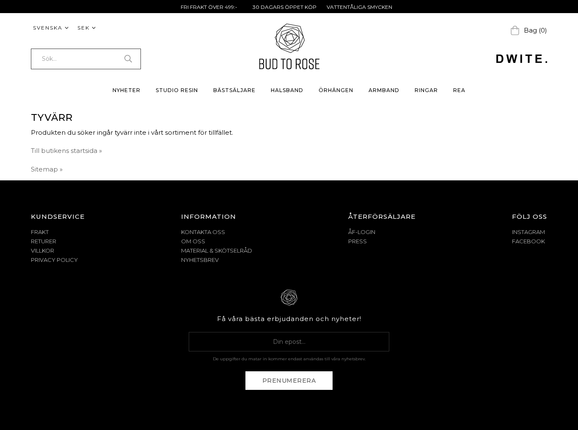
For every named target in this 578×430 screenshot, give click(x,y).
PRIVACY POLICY (54, 259)
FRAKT (40, 232)
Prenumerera (289, 380)
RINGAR (426, 90)
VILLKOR (42, 250)
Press (357, 241)
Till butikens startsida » (66, 151)
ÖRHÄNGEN (336, 90)
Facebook (528, 241)
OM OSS (193, 241)
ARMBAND (384, 90)
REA (459, 90)
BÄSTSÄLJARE (234, 90)
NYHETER (126, 90)
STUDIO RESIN (177, 90)
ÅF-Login (361, 232)
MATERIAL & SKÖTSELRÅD (216, 250)
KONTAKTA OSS (203, 232)
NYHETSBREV (200, 259)
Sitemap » (47, 169)
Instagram (528, 232)
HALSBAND (287, 90)
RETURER (43, 241)
